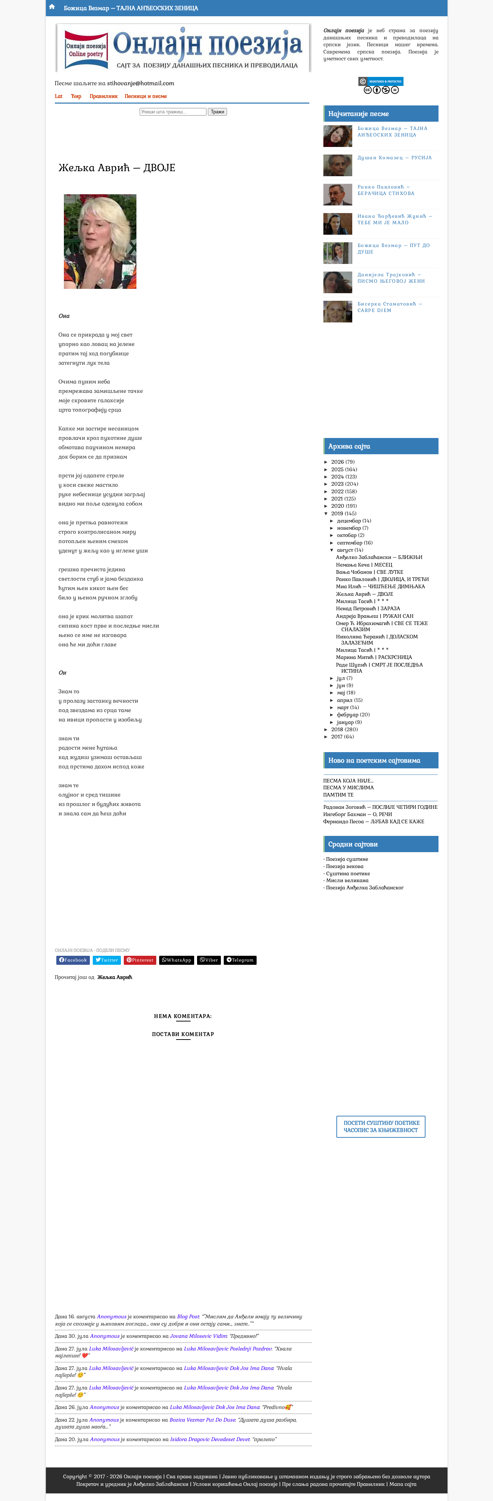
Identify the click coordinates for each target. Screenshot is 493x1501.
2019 (338, 513)
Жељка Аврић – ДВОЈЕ (364, 594)
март (343, 707)
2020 (338, 506)
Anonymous (111, 1316)
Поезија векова (344, 866)
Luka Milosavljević (111, 1348)
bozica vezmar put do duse (202, 1420)
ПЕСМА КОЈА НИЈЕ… (348, 780)
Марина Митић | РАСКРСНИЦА (374, 657)
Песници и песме (146, 96)
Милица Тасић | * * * (362, 601)
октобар (347, 535)
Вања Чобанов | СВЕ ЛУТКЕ (369, 572)
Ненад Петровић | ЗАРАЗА (368, 608)
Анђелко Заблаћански (160, 1484)
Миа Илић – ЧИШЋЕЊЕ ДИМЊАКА (380, 586)
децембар (349, 520)
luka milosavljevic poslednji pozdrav (227, 1348)
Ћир (76, 96)
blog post (188, 1316)
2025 (338, 469)
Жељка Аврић (114, 977)
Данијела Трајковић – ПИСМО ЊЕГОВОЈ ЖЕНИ (392, 278)
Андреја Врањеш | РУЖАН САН (375, 616)
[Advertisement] (183, 137)
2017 (337, 736)
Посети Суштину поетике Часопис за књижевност (382, 1126)
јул (341, 678)
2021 (337, 498)
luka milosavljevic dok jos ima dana (228, 1368)
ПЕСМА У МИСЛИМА (348, 787)
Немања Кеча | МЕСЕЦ (364, 564)
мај (341, 692)
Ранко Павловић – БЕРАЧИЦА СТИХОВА (386, 190)
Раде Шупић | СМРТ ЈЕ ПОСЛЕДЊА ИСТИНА (379, 667)
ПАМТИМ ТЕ (338, 794)
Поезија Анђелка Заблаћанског (364, 887)
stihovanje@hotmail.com (140, 83)
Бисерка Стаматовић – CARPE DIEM (390, 307)
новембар (349, 528)
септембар (350, 542)
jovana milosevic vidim (198, 1336)
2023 (338, 484)
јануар (346, 722)
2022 (338, 491)
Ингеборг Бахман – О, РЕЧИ (357, 814)
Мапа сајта (402, 1484)
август (345, 550)
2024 (338, 476)
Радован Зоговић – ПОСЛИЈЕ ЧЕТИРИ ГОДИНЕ (380, 807)
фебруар (348, 714)
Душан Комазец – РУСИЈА (395, 158)
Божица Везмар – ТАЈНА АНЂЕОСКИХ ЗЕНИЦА (131, 8)
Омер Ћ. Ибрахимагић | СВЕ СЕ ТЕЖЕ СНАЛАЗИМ (382, 626)
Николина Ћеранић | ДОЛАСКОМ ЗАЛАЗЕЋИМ (377, 639)
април (345, 700)
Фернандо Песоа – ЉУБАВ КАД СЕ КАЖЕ (373, 821)
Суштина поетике (348, 873)
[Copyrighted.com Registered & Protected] (380, 81)
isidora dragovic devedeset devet (209, 1439)
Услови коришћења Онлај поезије (235, 1484)
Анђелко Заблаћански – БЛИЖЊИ (379, 557)
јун (341, 685)
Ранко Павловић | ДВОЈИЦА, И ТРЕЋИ (382, 579)
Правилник (104, 96)
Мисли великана (347, 880)
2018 (338, 729)
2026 (338, 462)
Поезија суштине (347, 859)
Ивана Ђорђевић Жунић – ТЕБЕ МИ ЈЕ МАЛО (395, 219)
